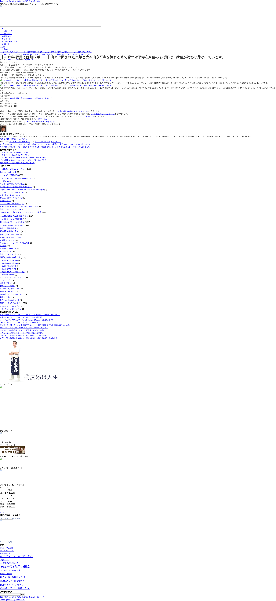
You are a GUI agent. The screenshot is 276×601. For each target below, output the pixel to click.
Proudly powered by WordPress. (12, 600)
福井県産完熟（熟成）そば (9, 289)
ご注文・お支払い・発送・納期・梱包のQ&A (16, 178)
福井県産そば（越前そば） (15, 588)
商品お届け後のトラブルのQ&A (11, 198)
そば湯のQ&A (5, 181)
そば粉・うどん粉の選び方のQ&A (12, 184)
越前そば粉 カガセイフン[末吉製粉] (10, 518)
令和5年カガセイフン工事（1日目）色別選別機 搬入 (20, 322)
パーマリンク (56, 142)
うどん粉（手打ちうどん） (7, 550)
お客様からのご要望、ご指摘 (10, 237)
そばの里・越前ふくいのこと (13, 169)
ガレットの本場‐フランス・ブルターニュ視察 (21, 212)
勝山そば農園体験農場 (8, 228)
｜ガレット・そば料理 (8, 41)
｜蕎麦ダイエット (7, 39)
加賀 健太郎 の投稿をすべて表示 (13, 139)
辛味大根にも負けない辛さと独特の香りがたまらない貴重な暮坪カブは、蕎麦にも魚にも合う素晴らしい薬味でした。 (47, 54)
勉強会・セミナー (6, 251)
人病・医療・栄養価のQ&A (10, 195)
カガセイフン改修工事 (8, 248)
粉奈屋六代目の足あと (10, 231)
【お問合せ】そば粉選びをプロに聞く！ (15, 152)
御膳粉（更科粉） (6, 283)
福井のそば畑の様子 (42, 142)
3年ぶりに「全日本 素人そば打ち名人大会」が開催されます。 (24, 328)
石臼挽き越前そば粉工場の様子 (14, 216)
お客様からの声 (5, 553)
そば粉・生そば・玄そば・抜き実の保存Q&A (16, 187)
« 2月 (2, 512)
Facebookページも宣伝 (6, 542)
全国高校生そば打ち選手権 (9, 306)
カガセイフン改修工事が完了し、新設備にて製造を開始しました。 (26, 330)
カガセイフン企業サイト (84, 116)
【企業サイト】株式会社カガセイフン (14, 155)
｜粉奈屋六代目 (6, 31)
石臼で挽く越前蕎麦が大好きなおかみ (41, 121)
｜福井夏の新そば (7, 36)
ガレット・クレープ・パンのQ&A (12, 192)
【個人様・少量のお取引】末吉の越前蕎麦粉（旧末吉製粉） (23, 158)
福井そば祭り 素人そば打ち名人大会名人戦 (17, 163)
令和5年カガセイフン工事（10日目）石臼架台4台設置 (21, 317)
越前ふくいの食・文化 (8, 172)
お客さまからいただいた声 (9, 234)
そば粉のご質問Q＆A (9, 563)
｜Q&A (2, 47)
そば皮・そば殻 (5, 280)
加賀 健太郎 (29, 59)
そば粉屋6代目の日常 (15, 566)
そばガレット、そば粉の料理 (16, 556)
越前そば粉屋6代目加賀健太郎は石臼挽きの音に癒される (22, 1)
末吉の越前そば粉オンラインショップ (72, 111)
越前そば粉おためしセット (9, 300)
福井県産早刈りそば (7, 291)
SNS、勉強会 (6, 548)
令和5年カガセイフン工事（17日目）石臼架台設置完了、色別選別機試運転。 (30, 315)
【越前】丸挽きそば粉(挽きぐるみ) (12, 272)
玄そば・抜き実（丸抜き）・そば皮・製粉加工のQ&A (19, 206)
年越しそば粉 (6, 573)
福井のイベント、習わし (12, 584)
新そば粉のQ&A (5, 201)
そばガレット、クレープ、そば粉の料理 (14, 243)
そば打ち (3, 246)
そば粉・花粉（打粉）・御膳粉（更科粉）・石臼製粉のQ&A (22, 190)
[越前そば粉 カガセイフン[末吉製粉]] (6, 539)
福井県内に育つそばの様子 (19, 142)
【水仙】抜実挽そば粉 (8, 269)
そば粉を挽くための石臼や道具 (11, 219)
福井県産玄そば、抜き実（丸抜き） (13, 294)
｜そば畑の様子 (6, 34)
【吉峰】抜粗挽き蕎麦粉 (9, 263)
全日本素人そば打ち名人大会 (10, 309)
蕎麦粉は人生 (43, 119)
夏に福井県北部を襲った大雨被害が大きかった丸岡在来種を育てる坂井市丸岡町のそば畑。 (35, 325)
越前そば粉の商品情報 (10, 257)
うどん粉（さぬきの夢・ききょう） (13, 277)
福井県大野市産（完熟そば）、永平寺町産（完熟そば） (31, 98)
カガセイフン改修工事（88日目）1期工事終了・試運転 (21, 333)
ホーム (2, 28)
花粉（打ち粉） (5, 297)
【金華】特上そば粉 (7, 275)
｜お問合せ (4, 49)
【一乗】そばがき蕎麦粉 (9, 260)
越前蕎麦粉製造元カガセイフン (103, 114)
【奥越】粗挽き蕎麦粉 (8, 266)
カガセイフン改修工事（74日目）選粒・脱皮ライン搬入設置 (23, 335)
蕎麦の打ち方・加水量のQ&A (10, 209)
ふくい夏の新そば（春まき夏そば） (13, 225)
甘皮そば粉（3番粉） (7, 286)
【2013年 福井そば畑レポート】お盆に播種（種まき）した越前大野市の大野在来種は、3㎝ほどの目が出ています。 (46, 52)
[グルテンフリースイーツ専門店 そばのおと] (12, 482)
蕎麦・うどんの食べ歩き (9, 254)
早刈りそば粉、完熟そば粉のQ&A (12, 204)
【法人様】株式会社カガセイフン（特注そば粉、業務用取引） (24, 160)
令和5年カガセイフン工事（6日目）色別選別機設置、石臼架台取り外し (27, 320)
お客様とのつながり (7, 240)
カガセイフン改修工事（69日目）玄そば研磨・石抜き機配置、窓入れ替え (28, 338)
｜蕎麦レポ (4, 44)
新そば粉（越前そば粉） (14, 577)
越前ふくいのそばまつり (11, 303)
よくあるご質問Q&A (9, 175)
